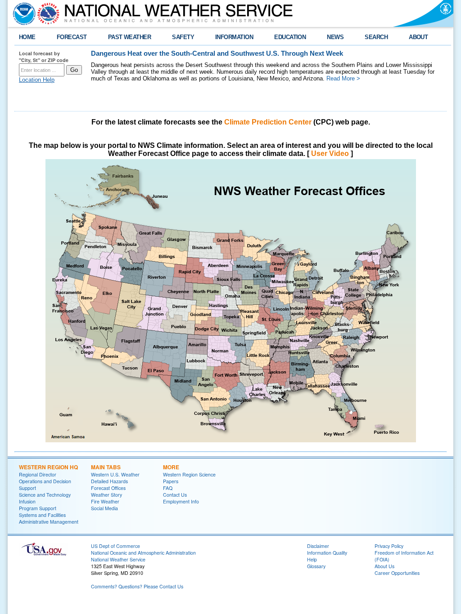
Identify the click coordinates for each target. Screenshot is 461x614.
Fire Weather (105, 501)
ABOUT (418, 37)
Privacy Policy (389, 546)
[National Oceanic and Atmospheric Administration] (22, 13)
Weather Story (106, 494)
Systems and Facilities (42, 515)
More (171, 467)
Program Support (37, 508)
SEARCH (376, 37)
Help (312, 559)
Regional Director (37, 474)
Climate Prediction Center (268, 122)
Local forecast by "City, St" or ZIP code (43, 56)
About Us (384, 566)
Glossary (316, 566)
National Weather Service (118, 559)
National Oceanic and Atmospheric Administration (143, 552)
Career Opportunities (397, 573)
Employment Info (181, 501)
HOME (27, 37)
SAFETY (183, 37)
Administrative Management (48, 521)
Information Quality (327, 552)
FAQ (167, 488)
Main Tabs (106, 467)
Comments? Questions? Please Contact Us (137, 586)
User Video (330, 153)
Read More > (343, 78)
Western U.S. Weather (115, 474)
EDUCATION (290, 37)
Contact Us (175, 494)
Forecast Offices (108, 488)
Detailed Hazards (109, 481)
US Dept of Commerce (115, 546)
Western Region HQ (48, 467)
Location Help (36, 79)
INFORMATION (234, 37)
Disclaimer (318, 546)
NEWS (335, 37)
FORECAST (72, 37)
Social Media (104, 508)
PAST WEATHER (129, 37)
